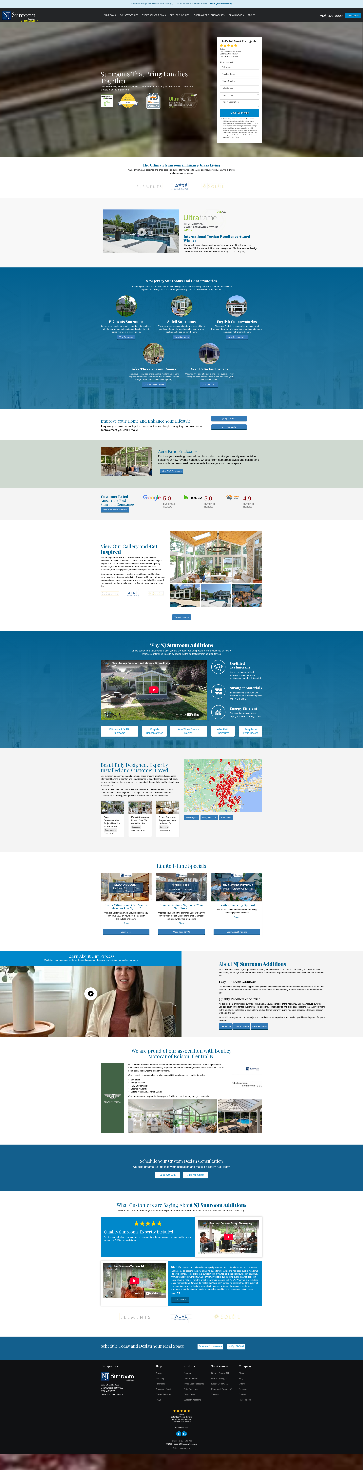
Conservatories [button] (129, 15)
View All (215, 1394)
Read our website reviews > (115, 510)
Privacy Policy (234, 137)
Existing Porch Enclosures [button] (209, 15)
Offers (242, 1384)
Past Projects (245, 1400)
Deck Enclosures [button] (179, 15)
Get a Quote (353, 15)
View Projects (191, 817)
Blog (241, 1378)
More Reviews (180, 1300)
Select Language (29, 21)
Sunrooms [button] (110, 15)
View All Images (182, 617)
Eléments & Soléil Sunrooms (119, 731)
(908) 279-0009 (229, 418)
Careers (242, 1394)
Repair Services (163, 1394)
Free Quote (226, 817)
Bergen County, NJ (220, 1373)
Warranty (160, 1378)
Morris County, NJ (219, 1378)
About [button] (251, 15)
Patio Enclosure (191, 1389)
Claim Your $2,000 (181, 932)
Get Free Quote (229, 427)
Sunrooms (188, 1373)
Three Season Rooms (194, 1384)
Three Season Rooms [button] (154, 15)
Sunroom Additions (192, 1400)
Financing (160, 1384)
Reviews (243, 1389)
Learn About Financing (237, 932)
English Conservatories (154, 731)
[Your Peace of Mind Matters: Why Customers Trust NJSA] (91, 1001)
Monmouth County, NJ (221, 1389)
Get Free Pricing (239, 112)
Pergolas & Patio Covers (250, 731)
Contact (159, 1373)
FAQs (158, 1400)
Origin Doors (189, 1394)
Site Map (188, 1441)
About (241, 1373)
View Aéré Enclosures (172, 471)
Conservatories (191, 1378)
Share (126, 923)
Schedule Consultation (210, 1346)
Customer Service (164, 1389)
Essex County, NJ (219, 1384)
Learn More (126, 932)
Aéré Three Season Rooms (188, 731)
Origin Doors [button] (236, 15)
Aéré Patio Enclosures (223, 731)
